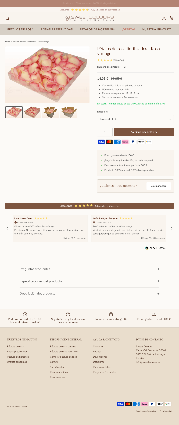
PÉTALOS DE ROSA (20, 29)
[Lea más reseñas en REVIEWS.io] (155, 248)
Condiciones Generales (146, 411)
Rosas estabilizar (59, 372)
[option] (47, 74)
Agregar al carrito (144, 131)
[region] (89, 228)
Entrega (97, 351)
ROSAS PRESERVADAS (57, 29)
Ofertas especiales (17, 362)
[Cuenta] (163, 18)
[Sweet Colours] (90, 18)
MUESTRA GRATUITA (157, 29)
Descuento (99, 362)
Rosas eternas (57, 377)
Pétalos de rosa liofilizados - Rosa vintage (31, 41)
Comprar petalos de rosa (63, 356)
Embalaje (102, 111)
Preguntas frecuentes (35, 269)
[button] (135, 60)
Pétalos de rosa (15, 346)
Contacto (98, 346)
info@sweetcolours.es (148, 362)
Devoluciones (100, 356)
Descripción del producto (37, 293)
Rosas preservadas (17, 351)
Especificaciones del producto (41, 281)
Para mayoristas (101, 367)
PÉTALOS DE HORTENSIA (97, 29)
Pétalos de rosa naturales (64, 351)
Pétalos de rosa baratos (63, 346)
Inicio (7, 41)
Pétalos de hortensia (18, 356)
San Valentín (57, 367)
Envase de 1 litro (109, 119)
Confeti (54, 362)
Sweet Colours (21, 406)
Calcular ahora (158, 186)
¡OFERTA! (128, 29)
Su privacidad (166, 411)
